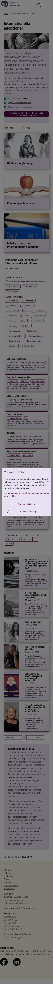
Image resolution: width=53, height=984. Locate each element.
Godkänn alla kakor (26, 504)
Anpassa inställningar (28, 511)
